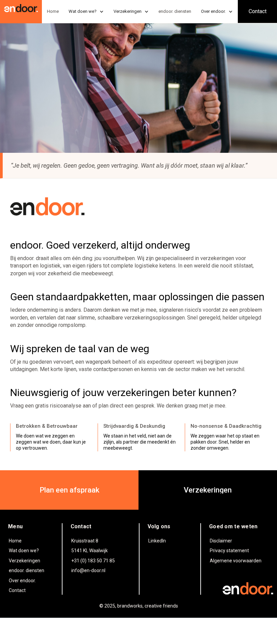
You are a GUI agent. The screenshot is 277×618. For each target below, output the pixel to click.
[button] (86, 11)
